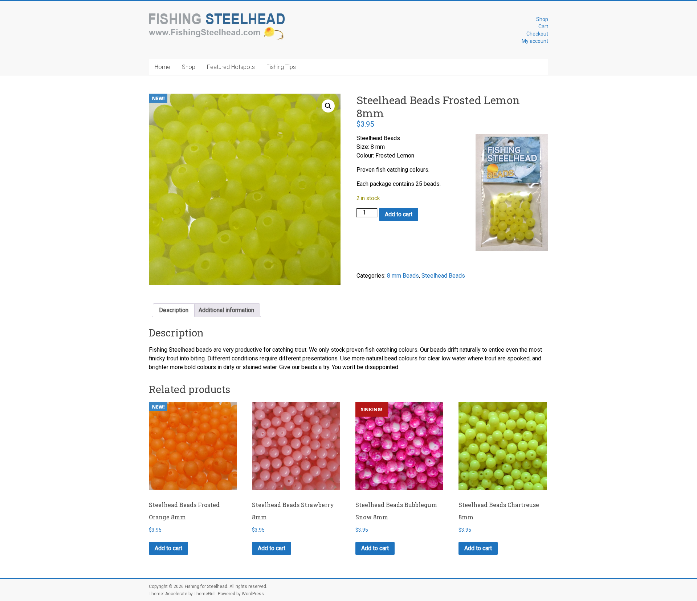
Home (162, 67)
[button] (328, 106)
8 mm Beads (403, 275)
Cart (543, 26)
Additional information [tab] (226, 310)
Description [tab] (173, 310)
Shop (542, 19)
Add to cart (398, 214)
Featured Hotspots (231, 67)
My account (535, 41)
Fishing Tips (281, 67)
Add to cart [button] (168, 548)
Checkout (537, 34)
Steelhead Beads (443, 275)
